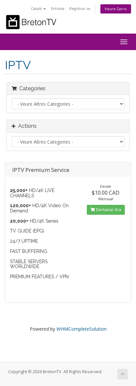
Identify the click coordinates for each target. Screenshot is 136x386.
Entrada (57, 8)
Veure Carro (116, 8)
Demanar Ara (108, 209)
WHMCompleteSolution (81, 329)
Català (37, 8)
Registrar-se (79, 8)
